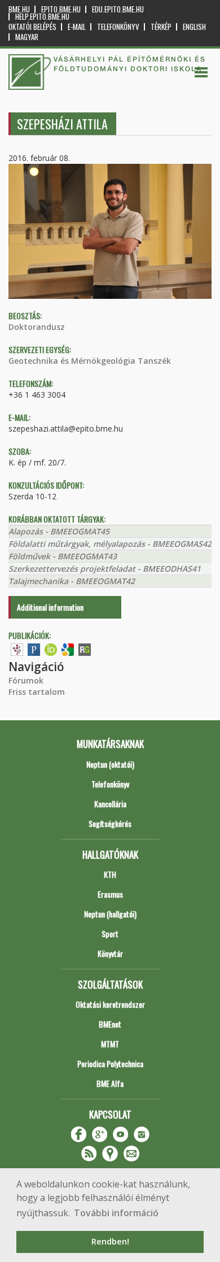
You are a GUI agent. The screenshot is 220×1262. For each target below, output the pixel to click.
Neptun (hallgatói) (110, 914)
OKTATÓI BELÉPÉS (32, 27)
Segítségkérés (110, 823)
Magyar (26, 37)
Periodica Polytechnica (110, 1063)
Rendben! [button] (110, 1241)
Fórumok (25, 680)
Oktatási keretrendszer (110, 1004)
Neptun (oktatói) (110, 764)
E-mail (77, 27)
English (194, 27)
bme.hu (19, 9)
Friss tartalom (36, 691)
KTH (110, 874)
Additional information (50, 607)
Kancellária (110, 804)
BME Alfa (110, 1083)
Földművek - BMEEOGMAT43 (62, 556)
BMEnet (110, 1024)
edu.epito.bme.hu (118, 9)
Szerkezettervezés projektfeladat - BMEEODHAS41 (104, 568)
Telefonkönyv (118, 27)
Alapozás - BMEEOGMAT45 (58, 531)
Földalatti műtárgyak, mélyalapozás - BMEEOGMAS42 (110, 543)
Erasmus (110, 894)
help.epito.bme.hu (42, 16)
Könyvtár (110, 953)
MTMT (110, 1044)
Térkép (161, 27)
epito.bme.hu (61, 9)
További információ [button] (116, 1213)
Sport (110, 933)
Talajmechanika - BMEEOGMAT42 (71, 581)
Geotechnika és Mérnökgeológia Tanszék (89, 360)
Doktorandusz (36, 326)
